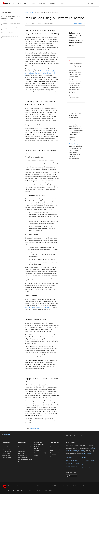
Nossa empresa (69, 457)
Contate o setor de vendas (56, 446)
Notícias (84, 457)
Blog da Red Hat (55, 485)
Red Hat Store (37, 450)
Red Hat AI (5, 446)
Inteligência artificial (34, 428)
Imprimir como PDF (79, 23)
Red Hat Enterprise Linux (8, 449)
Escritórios (38, 485)
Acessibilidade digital (47, 490)
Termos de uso (24, 490)
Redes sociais (53, 456)
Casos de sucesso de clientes (73, 463)
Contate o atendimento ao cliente (56, 449)
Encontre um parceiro (23, 457)
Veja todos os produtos (7, 457)
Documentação (22, 462)
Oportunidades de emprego (23, 485)
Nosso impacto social (87, 465)
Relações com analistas (71, 466)
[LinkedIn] (67, 436)
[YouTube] (71, 436)
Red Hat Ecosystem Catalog (25, 459)
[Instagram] (82, 436)
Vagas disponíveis (86, 467)
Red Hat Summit (83, 485)
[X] (78, 436)
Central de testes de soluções (39, 447)
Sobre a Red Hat (11, 485)
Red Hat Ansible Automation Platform (7, 454)
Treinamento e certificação (24, 446)
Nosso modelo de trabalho (72, 460)
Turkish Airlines (73, 144)
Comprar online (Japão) (40, 453)
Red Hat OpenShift (7, 451)
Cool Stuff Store (74, 485)
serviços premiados (86, 453)
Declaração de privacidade (13, 490)
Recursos (32, 12)
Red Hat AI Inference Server (48, 71)
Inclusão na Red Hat (65, 485)
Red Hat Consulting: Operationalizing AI (37, 307)
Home (26, 12)
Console (36, 455)
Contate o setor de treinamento (54, 453)
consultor (40, 423)
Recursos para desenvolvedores (22, 454)
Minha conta (21, 449)
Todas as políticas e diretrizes (35, 490)
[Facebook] (74, 436)
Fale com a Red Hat (46, 485)
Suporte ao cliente (22, 451)
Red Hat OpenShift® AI (32, 73)
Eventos (32, 485)
